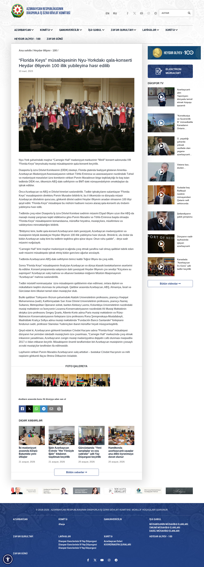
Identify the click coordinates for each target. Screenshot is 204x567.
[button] (7, 559)
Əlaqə (61, 524)
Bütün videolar (169, 283)
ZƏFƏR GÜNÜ (55, 38)
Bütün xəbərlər (75, 472)
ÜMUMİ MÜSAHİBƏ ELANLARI (164, 527)
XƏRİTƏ (170, 29)
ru (115, 13)
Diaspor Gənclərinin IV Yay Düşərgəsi (77, 544)
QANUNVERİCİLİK (69, 29)
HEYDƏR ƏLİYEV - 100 (27, 38)
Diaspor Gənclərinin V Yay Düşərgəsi (77, 548)
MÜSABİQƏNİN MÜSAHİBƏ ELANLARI (168, 524)
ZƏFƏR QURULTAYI (122, 29)
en (107, 13)
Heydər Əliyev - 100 (45, 50)
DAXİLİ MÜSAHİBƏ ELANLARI (164, 531)
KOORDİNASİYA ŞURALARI (117, 544)
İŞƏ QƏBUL (95, 29)
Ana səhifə (25, 50)
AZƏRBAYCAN (22, 29)
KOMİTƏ (45, 29)
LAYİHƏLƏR (149, 29)
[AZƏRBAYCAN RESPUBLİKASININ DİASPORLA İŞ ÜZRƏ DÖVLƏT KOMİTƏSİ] (17, 10)
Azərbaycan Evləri (113, 541)
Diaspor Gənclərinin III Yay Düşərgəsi (77, 541)
